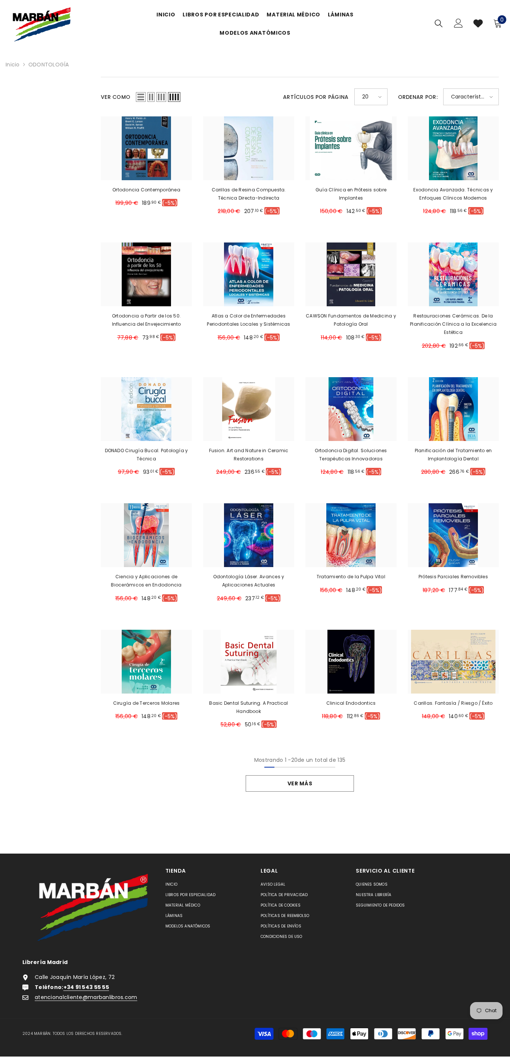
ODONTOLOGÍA (48, 64)
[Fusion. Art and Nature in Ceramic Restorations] (248, 409)
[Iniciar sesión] (458, 23)
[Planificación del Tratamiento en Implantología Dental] (453, 409)
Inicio (13, 64)
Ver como (115, 97)
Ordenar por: (418, 97)
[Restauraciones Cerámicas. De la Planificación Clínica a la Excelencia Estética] (453, 274)
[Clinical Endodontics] (351, 662)
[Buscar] (439, 23)
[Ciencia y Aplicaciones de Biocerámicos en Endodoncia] (146, 535)
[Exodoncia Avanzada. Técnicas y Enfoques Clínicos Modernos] (453, 148)
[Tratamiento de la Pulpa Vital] (351, 535)
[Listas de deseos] (478, 23)
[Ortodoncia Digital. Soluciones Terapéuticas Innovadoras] (351, 409)
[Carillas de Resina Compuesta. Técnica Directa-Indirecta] (248, 148)
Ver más (299, 783)
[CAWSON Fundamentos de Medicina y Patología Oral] (351, 274)
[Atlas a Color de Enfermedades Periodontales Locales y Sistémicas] (248, 274)
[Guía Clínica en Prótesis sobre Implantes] (351, 148)
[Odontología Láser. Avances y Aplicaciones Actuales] (248, 535)
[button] (141, 97)
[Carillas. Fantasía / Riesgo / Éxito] (453, 662)
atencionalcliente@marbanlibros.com (86, 997)
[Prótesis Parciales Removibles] (453, 535)
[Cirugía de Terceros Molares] (146, 662)
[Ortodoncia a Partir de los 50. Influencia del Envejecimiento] (146, 274)
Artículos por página (316, 97)
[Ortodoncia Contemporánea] (146, 148)
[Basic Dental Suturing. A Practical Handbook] (248, 662)
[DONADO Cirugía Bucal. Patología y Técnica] (146, 409)
